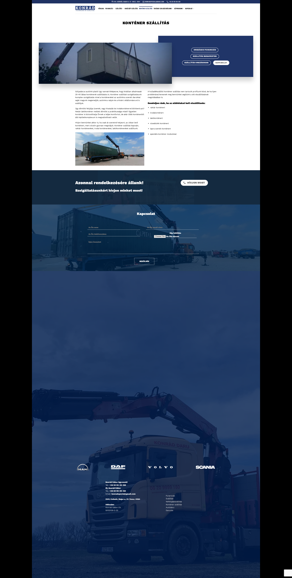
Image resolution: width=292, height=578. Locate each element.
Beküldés (144, 261)
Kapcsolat (188, 8)
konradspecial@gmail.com (124, 494)
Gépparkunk (178, 8)
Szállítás (119, 8)
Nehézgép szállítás (131, 8)
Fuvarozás (109, 8)
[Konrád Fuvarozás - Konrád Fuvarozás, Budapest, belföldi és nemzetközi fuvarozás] (85, 8)
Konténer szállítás (146, 8)
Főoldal (101, 8)
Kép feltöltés (175, 233)
